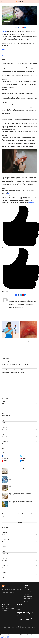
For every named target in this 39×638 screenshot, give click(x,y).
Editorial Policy (27, 594)
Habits (19, 422)
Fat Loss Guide (4, 610)
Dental (19, 408)
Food (19, 420)
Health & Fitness (19, 553)
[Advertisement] (19, 386)
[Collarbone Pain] (10, 329)
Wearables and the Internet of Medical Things (10, 361)
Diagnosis (3, 50)
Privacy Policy (26, 589)
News (19, 434)
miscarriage (22, 82)
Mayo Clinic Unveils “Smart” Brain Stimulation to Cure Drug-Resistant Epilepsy (15, 364)
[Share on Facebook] (18, 27)
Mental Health (19, 432)
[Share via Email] (25, 27)
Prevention (3, 53)
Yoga (19, 448)
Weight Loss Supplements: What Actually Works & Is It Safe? (13, 369)
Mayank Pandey (31, 202)
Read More (9, 636)
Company (26, 585)
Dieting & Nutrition (19, 410)
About (25, 587)
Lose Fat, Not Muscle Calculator (8, 608)
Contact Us (26, 601)
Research (19, 439)
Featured (19, 417)
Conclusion (3, 58)
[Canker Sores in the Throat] (28, 329)
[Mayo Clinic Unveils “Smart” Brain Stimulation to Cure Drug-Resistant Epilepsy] (5, 479)
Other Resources (6, 604)
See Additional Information (19, 629)
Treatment (3, 52)
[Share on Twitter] (20, 27)
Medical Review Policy (28, 596)
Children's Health (19, 403)
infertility (8, 193)
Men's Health (19, 429)
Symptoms (3, 49)
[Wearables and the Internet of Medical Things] (5, 471)
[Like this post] (16, 27)
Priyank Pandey (6, 23)
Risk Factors (4, 55)
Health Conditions (5, 606)
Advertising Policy (27, 591)
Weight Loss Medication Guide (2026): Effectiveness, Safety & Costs (14, 367)
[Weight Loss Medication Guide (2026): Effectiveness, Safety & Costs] (5, 488)
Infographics (19, 427)
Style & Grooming (19, 441)
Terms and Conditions (28, 598)
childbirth (20, 144)
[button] (19, 343)
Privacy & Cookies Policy (4, 637)
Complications (4, 56)
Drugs (19, 413)
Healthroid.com (9, 625)
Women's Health (19, 446)
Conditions (19, 406)
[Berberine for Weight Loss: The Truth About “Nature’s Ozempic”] (5, 504)
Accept (5, 636)
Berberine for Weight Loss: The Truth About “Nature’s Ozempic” (13, 372)
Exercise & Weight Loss (19, 415)
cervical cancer (23, 68)
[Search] (37, 1)
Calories (19, 401)
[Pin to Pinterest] (23, 27)
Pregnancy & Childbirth (19, 436)
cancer (19, 94)
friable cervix (4, 31)
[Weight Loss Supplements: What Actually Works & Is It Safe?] (5, 496)
